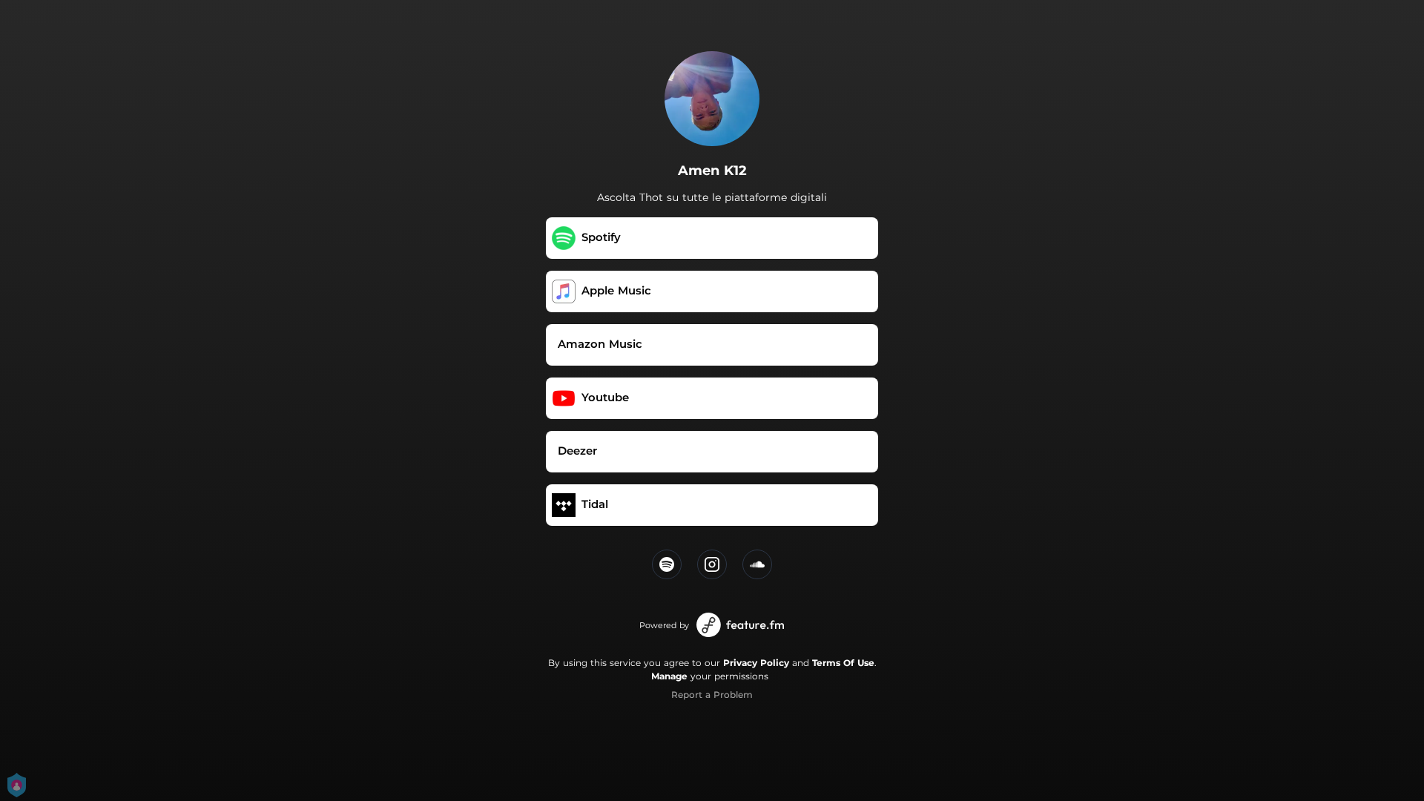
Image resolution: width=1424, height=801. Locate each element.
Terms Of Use (843, 662)
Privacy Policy (756, 662)
